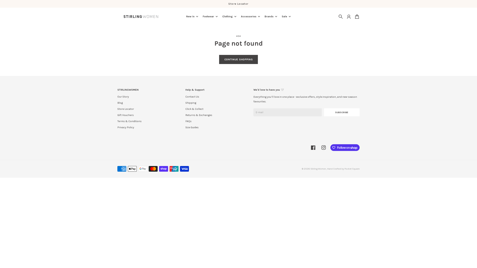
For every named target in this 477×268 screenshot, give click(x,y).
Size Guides (192, 127)
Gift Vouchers (125, 115)
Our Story (123, 96)
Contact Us (192, 96)
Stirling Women (318, 169)
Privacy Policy (125, 127)
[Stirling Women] (140, 16)
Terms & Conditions (129, 121)
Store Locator (238, 3)
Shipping (190, 102)
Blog (120, 102)
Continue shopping (238, 59)
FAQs (188, 121)
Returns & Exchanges (198, 115)
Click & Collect (194, 109)
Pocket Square (352, 169)
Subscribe (341, 112)
